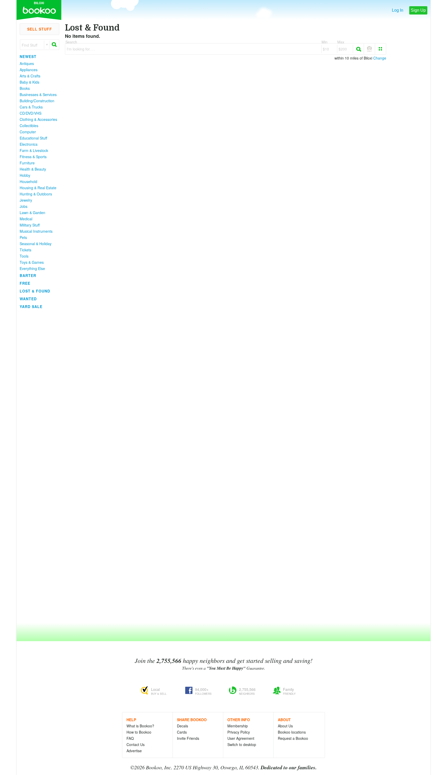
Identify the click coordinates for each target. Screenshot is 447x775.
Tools (24, 256)
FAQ (130, 738)
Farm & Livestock (34, 150)
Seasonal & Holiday (35, 243)
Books (25, 88)
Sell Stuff (39, 29)
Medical (26, 218)
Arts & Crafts (30, 75)
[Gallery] (380, 48)
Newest (28, 56)
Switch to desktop (241, 744)
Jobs (23, 206)
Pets (23, 237)
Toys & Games (32, 262)
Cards (182, 732)
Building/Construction (37, 100)
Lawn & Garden (32, 212)
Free (25, 283)
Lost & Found (35, 291)
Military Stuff (30, 225)
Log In (397, 10)
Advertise (134, 750)
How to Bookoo (138, 732)
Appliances (29, 69)
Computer (28, 131)
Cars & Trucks (31, 106)
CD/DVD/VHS (30, 113)
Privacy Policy (238, 732)
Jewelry (26, 200)
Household (28, 181)
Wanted (28, 298)
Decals (182, 725)
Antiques (27, 63)
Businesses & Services (38, 94)
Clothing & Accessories (38, 119)
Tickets (25, 249)
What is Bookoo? (140, 725)
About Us (285, 725)
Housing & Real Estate (38, 187)
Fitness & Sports (33, 156)
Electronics (29, 144)
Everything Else (32, 268)
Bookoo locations (292, 732)
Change (379, 58)
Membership (237, 725)
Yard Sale (31, 306)
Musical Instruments (36, 231)
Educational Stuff (33, 138)
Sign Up (418, 10)
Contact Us (135, 744)
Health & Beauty (33, 169)
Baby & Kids (29, 82)
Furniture (27, 162)
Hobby (25, 175)
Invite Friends (188, 738)
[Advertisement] (37, 388)
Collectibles (29, 125)
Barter (28, 275)
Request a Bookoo (293, 738)
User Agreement (240, 738)
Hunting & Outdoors (36, 193)
